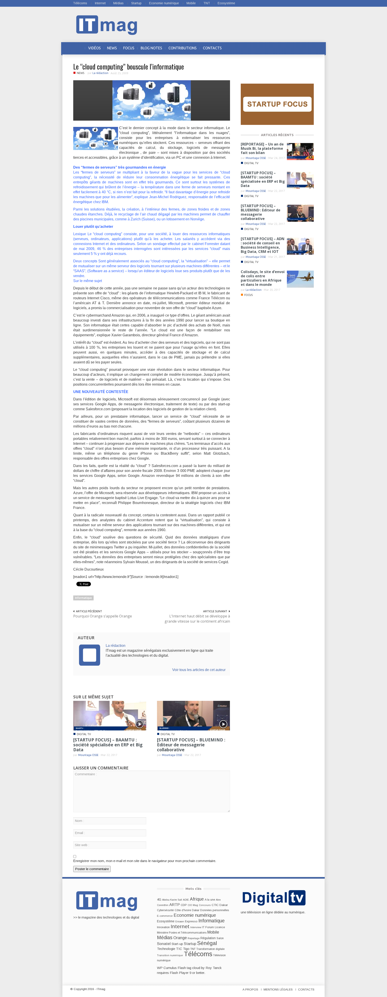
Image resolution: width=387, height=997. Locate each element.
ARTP (174, 904)
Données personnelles (214, 910)
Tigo (186, 949)
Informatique (83, 598)
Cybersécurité (165, 910)
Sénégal (207, 943)
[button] (309, 48)
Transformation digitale (210, 949)
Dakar (195, 910)
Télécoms (80, 3)
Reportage (194, 938)
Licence (220, 927)
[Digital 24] (277, 104)
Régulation (208, 938)
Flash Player (179, 973)
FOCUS (128, 48)
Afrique (197, 899)
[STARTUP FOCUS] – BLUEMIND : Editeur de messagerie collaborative (191, 745)
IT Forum (208, 927)
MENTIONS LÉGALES (278, 989)
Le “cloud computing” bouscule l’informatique (128, 66)
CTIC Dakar (220, 905)
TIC (179, 949)
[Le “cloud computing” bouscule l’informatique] (151, 100)
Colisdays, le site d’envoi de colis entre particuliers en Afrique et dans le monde (263, 278)
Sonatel (164, 943)
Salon (220, 938)
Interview (195, 927)
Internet (100, 3)
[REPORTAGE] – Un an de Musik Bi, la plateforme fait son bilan (262, 148)
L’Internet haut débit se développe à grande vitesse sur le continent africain (197, 619)
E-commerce (165, 915)
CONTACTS (212, 48)
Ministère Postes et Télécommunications (181, 932)
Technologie (166, 949)
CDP (184, 905)
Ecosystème (226, 3)
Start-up (177, 944)
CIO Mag (193, 905)
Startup (136, 3)
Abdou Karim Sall (172, 899)
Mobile (191, 3)
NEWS (112, 48)
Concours (205, 905)
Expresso (191, 921)
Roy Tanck (213, 968)
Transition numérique (170, 955)
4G (159, 899)
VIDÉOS (94, 48)
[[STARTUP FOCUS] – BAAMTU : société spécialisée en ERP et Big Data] (109, 715)
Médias (118, 3)
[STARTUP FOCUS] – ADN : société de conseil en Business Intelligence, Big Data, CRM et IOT (262, 245)
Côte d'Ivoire (183, 910)
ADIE (186, 899)
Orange (180, 938)
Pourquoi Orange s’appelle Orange (102, 616)
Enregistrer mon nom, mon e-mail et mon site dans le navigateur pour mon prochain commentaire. (144, 861)
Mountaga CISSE (88, 755)
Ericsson (179, 921)
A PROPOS (250, 989)
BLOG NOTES (151, 48)
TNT (206, 3)
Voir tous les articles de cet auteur (199, 670)
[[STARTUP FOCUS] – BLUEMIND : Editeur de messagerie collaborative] (193, 715)
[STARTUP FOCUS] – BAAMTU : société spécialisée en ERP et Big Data (107, 745)
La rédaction (100, 73)
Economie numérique (164, 3)
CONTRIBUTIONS (182, 48)
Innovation (163, 927)
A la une (210, 899)
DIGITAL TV (84, 734)
